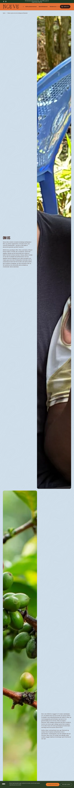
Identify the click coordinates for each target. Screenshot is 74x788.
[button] (65, 6)
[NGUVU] (11, 6)
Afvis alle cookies (66, 784)
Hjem (4, 13)
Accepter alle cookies (53, 784)
